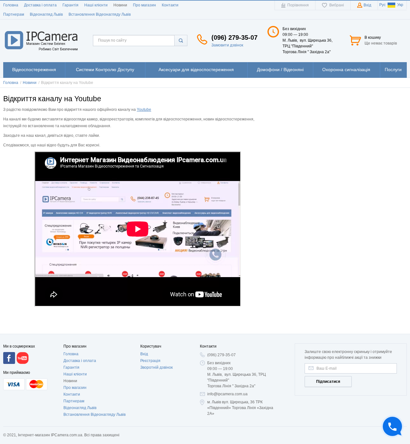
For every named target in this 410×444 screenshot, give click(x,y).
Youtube (144, 109)
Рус (382, 5)
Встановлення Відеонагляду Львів (100, 14)
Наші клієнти (96, 5)
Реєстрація (150, 361)
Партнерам (13, 14)
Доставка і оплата (40, 5)
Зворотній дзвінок (156, 367)
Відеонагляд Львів (46, 14)
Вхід (144, 354)
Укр (400, 5)
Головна (10, 5)
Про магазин (144, 5)
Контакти (170, 5)
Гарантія (70, 5)
